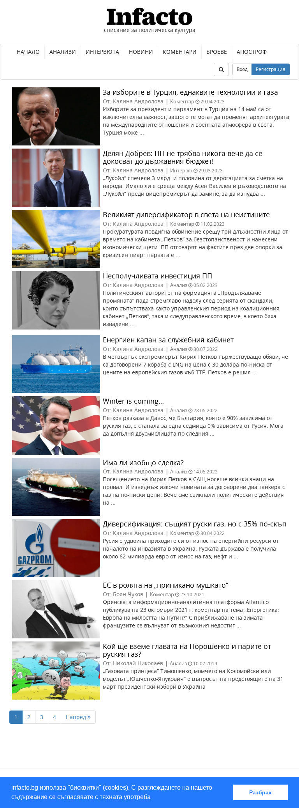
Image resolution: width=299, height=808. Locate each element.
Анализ (178, 285)
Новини (141, 51)
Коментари (180, 51)
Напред (77, 717)
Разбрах (260, 792)
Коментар (182, 101)
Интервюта (102, 51)
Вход (242, 69)
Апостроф (252, 51)
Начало (28, 51)
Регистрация (270, 69)
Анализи (62, 51)
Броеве (216, 51)
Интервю (181, 170)
